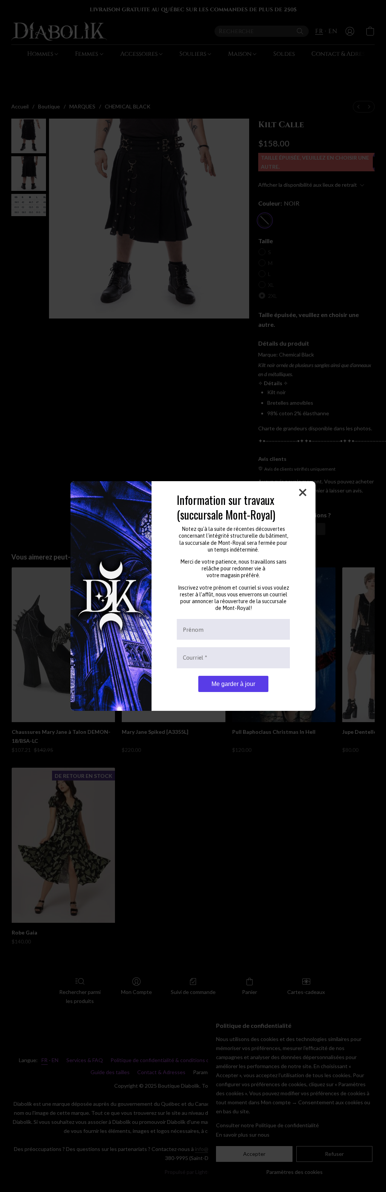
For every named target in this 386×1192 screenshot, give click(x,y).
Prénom (193, 629)
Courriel (195, 657)
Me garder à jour (233, 684)
